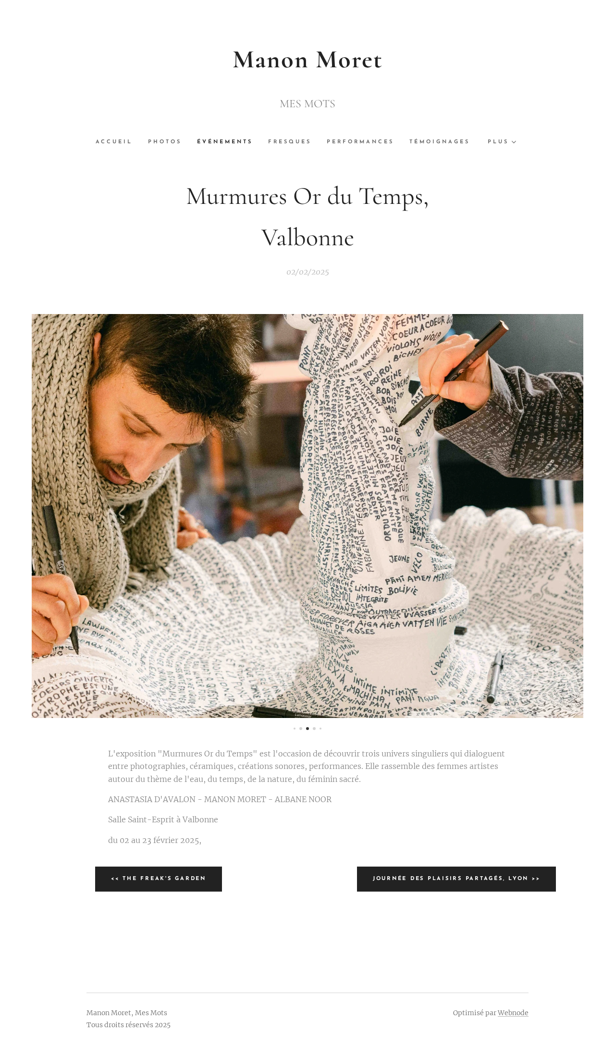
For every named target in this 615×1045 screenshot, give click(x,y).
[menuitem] (118, 142)
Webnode (513, 1012)
